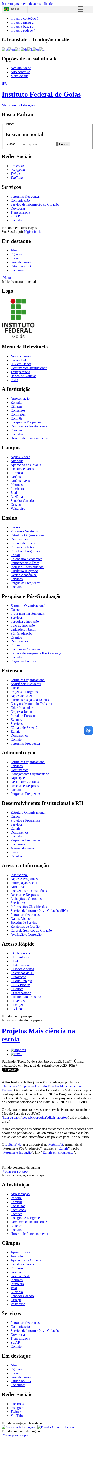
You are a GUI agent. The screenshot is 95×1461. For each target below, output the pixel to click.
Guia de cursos (21, 262)
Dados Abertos (21, 918)
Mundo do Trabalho (26, 997)
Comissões (18, 414)
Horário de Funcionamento (29, 438)
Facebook (17, 1404)
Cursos (15, 527)
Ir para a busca (22, 26)
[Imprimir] (18, 1050)
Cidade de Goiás (22, 469)
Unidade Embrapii (23, 629)
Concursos (18, 270)
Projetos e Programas (25, 551)
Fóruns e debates (22, 547)
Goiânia (16, 477)
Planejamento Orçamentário (30, 774)
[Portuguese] (5, 49)
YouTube (17, 1416)
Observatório (21, 993)
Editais (15, 555)
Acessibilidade (21, 68)
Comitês (16, 418)
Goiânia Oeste (20, 481)
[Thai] (42, 49)
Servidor (17, 258)
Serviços (17, 579)
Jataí (14, 492)
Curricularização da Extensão (31, 700)
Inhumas (17, 485)
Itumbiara (17, 489)
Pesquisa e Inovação (25, 621)
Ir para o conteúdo (25, 18)
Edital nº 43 (13, 1144)
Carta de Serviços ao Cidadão (31, 930)
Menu (6, 277)
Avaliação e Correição (26, 934)
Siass (14, 852)
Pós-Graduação (21, 633)
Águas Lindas (20, 457)
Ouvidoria (18, 208)
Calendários (21, 953)
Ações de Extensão (24, 696)
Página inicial (33, 232)
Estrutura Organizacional (28, 535)
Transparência (20, 212)
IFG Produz (21, 985)
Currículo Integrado (24, 571)
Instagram (17, 1408)
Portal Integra (22, 981)
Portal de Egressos (23, 715)
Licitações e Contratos (26, 899)
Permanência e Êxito (25, 563)
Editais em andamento (58, 1152)
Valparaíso (18, 508)
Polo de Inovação (23, 625)
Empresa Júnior (21, 712)
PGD (14, 380)
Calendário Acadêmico (26, 559)
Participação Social (24, 883)
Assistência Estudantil (26, 684)
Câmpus (16, 406)
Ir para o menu (22, 22)
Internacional (21, 965)
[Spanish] (36, 49)
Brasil (15, 9)
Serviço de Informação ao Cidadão (35, 204)
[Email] (16, 1054)
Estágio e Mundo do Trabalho (31, 704)
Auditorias (18, 887)
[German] (24, 49)
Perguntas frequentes (25, 196)
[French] (18, 49)
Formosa (17, 473)
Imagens (18, 1005)
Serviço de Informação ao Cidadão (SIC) (39, 910)
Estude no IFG (21, 266)
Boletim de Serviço (24, 922)
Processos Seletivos (24, 531)
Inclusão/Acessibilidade (27, 567)
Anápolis (17, 461)
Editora (17, 989)
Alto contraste (20, 72)
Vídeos (17, 1009)
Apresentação (20, 398)
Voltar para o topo (15, 1171)
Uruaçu (16, 504)
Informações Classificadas (29, 906)
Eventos (16, 637)
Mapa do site (19, 76)
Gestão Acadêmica (24, 575)
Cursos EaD (19, 360)
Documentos (19, 539)
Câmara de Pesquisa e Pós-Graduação (37, 653)
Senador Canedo (22, 500)
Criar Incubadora (22, 708)
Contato (16, 220)
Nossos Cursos (21, 356)
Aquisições (18, 778)
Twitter (16, 1412)
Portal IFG (55, 1144)
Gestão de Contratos (25, 782)
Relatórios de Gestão (25, 926)
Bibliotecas (20, 957)
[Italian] (30, 49)
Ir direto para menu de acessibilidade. (27, 4)
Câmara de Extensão (25, 727)
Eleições (16, 430)
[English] (11, 49)
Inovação (19, 977)
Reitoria (16, 402)
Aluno (15, 250)
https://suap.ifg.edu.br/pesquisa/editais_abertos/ (35, 1117)
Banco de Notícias (23, 376)
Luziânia (17, 496)
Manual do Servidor (24, 848)
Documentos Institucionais (29, 368)
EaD (16, 961)
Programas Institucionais (28, 613)
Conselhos (18, 410)
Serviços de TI (23, 973)
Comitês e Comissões (25, 649)
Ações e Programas (24, 879)
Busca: (10, 144)
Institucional (19, 875)
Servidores (18, 903)
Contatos (17, 434)
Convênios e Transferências (30, 891)
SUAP (15, 216)
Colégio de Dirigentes (26, 422)
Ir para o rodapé (23, 30)
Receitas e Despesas (25, 786)
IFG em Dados (21, 364)
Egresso (16, 254)
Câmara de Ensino (23, 543)
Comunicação (20, 200)
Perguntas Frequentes (25, 583)
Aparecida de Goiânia (26, 465)
